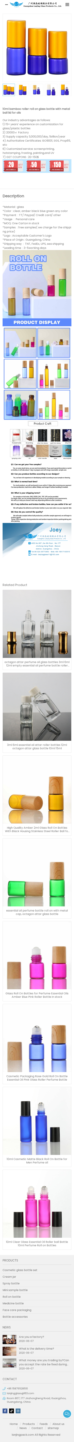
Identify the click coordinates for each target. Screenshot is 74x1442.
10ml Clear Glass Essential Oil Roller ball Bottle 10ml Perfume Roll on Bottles (37, 1243)
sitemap (53, 1428)
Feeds (44, 1424)
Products (29, 1424)
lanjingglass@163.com (20, 1393)
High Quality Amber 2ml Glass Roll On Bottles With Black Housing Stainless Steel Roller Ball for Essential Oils (37, 829)
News (23, 1428)
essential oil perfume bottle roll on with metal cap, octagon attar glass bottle (37, 912)
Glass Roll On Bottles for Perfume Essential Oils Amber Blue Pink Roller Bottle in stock (37, 995)
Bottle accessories (15, 1317)
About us (58, 1424)
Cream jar (9, 1277)
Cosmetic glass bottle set (20, 1270)
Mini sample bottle (15, 1290)
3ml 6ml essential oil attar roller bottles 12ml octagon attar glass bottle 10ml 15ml (37, 746)
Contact (37, 1428)
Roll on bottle (12, 1297)
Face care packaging (17, 1310)
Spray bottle (11, 1283)
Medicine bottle (13, 1303)
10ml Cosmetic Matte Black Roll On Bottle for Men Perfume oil (37, 1160)
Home (14, 1424)
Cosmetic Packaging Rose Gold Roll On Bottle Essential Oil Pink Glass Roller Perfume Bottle (37, 1078)
